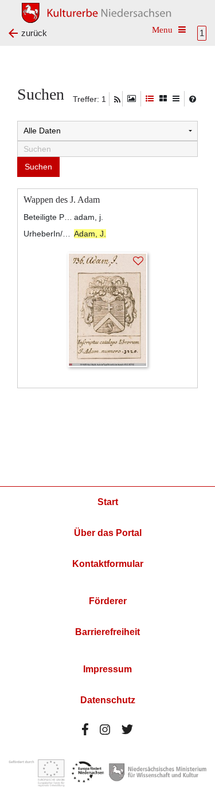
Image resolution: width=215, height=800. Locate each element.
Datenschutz (107, 700)
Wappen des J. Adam (62, 199)
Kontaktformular (107, 564)
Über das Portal (108, 533)
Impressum (107, 669)
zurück (34, 33)
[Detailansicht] (149, 99)
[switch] (132, 99)
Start (107, 502)
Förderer (108, 601)
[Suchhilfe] (192, 99)
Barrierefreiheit (107, 632)
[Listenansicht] (176, 99)
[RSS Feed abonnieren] (117, 99)
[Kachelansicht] (163, 99)
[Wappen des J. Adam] (107, 309)
